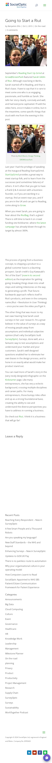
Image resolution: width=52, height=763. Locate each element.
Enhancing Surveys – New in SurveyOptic (25, 551)
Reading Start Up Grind (30, 73)
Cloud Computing (14, 609)
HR (6, 633)
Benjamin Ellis (14, 26)
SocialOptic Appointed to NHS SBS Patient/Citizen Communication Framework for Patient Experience (22, 583)
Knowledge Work (13, 638)
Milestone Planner (14, 653)
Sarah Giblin (39, 77)
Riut (10, 80)
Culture (9, 614)
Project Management (15, 683)
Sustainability (12, 707)
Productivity (11, 678)
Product (9, 673)
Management (12, 648)
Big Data (9, 604)
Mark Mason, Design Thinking (29, 156)
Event (8, 619)
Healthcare (10, 628)
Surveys (9, 702)
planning (9, 663)
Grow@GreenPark (14, 77)
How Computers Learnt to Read (21, 574)
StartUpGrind (12, 174)
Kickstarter (10, 379)
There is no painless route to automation (25, 561)
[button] (47, 758)
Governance (11, 624)
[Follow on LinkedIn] (29, 752)
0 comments (12, 30)
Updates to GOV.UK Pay (17, 556)
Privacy (8, 668)
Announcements (13, 599)
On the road (40, 26)
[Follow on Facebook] (40, 752)
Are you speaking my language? (21, 537)
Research (10, 687)
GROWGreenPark (26, 160)
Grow (23, 205)
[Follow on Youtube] (34, 752)
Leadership (10, 643)
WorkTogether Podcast (16, 712)
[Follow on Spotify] (45, 752)
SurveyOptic (11, 339)
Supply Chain (11, 692)
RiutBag (25, 215)
